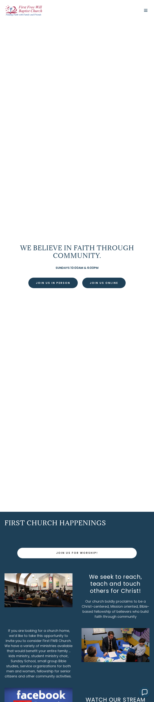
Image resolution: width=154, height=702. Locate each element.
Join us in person (53, 283)
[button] (145, 10)
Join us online (104, 283)
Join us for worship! (77, 553)
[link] (23, 10)
